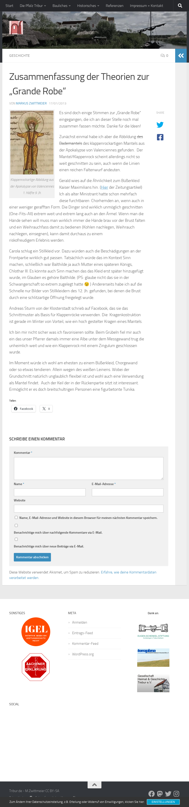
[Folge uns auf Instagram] (176, 794)
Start (9, 5)
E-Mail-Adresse (104, 484)
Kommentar (23, 453)
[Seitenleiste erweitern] (181, 56)
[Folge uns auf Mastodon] (160, 794)
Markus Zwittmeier (31, 103)
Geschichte (19, 55)
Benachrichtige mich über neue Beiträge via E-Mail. (49, 546)
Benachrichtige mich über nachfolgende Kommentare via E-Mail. (58, 533)
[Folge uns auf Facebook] (151, 794)
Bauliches (60, 5)
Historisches (86, 5)
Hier (104, 187)
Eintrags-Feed (82, 633)
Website (19, 500)
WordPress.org (83, 654)
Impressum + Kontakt (146, 5)
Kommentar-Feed (85, 644)
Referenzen (115, 5)
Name (19, 484)
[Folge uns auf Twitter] (168, 794)
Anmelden (79, 622)
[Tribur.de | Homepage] (16, 28)
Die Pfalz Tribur (31, 5)
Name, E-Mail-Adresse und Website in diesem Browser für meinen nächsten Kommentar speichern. (88, 518)
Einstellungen (163, 802)
